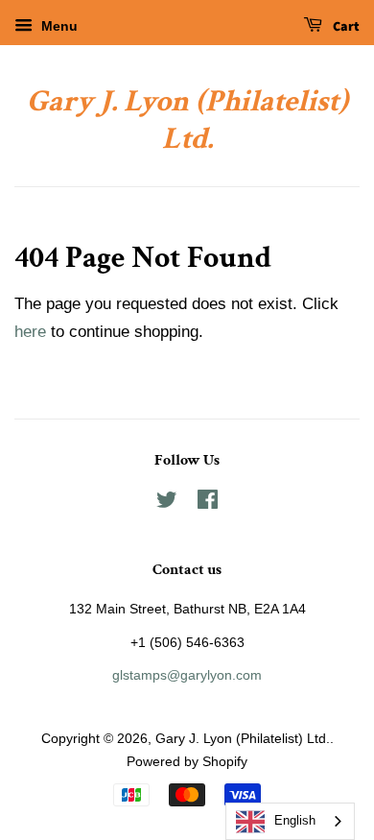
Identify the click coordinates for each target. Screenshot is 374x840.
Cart (345, 26)
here (30, 332)
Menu (57, 26)
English (295, 820)
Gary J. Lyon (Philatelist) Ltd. (187, 120)
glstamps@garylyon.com (187, 675)
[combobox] (290, 821)
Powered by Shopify (187, 761)
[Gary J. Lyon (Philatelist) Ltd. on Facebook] (208, 503)
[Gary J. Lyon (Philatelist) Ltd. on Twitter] (166, 503)
